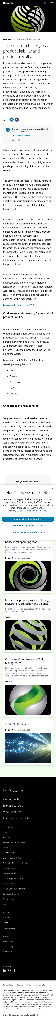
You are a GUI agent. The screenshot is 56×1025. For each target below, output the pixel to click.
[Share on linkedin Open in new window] (12, 120)
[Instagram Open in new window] (9, 970)
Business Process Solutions (14, 842)
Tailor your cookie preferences (28, 532)
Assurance (7, 837)
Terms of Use (8, 985)
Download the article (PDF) (19, 305)
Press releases (9, 928)
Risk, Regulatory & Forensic (14, 889)
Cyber (5, 847)
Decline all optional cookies (28, 525)
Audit (5, 832)
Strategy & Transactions (12, 894)
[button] (45, 3)
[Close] (53, 489)
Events (6, 923)
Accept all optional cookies (28, 519)
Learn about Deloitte (16, 818)
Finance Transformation (12, 868)
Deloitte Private (9, 853)
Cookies (20, 985)
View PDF (16, 140)
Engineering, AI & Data (12, 858)
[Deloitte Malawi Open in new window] (14, 970)
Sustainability (8, 899)
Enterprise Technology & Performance (18, 863)
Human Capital (9, 883)
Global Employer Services (13, 878)
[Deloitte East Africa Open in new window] (4, 970)
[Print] (4, 120)
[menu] (51, 3)
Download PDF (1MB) (21, 135)
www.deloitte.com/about (34, 1009)
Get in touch (11, 799)
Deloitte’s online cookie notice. (32, 510)
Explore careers (13, 805)
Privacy (29, 985)
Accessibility (40, 985)
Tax (4, 904)
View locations (12, 812)
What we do (8, 941)
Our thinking (8, 946)
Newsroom (7, 917)
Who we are (8, 936)
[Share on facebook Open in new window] (17, 120)
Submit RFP (7, 951)
